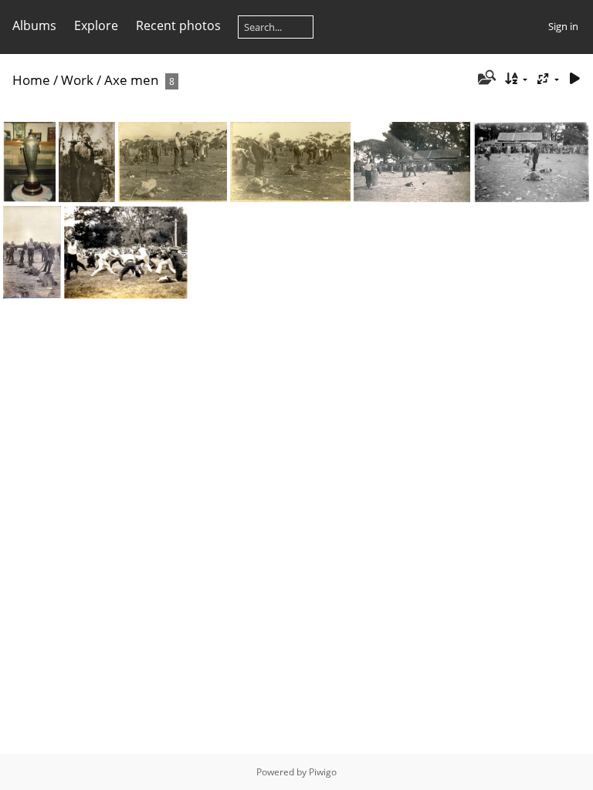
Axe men (131, 80)
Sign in (563, 26)
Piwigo (323, 771)
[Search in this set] (485, 78)
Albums (34, 25)
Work (77, 80)
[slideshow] (574, 79)
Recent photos (178, 25)
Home (31, 80)
